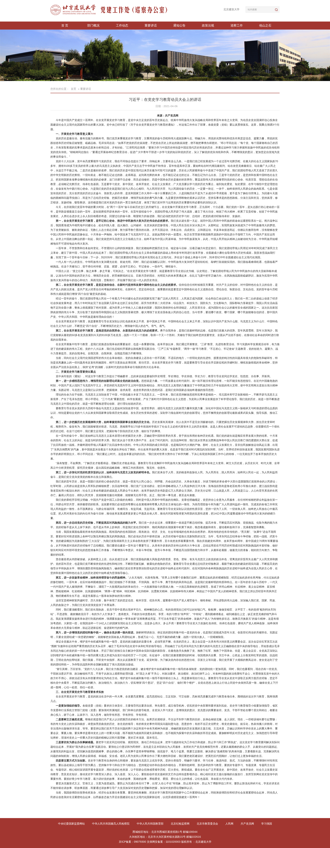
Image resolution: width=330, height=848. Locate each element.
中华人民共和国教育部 (150, 823)
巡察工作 (237, 25)
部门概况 (93, 25)
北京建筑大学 (231, 9)
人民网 (229, 823)
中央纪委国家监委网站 (72, 823)
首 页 (64, 25)
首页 (73, 88)
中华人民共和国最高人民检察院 (111, 823)
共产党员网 (248, 823)
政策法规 (208, 25)
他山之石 (265, 25)
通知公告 (179, 25)
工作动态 (122, 25)
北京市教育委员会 (208, 823)
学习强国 (266, 823)
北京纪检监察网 (180, 823)
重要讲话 (151, 25)
